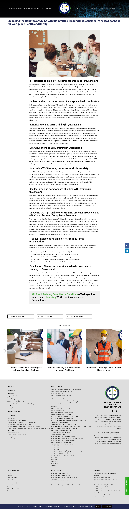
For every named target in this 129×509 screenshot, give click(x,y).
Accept (98, 506)
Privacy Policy (107, 506)
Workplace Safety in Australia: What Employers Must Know (64, 368)
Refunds (119, 446)
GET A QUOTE (127, 486)
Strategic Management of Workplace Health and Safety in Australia (25, 368)
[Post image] (25, 346)
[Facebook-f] (112, 411)
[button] (20, 316)
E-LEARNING (11, 416)
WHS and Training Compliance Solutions (55, 294)
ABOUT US (10, 386)
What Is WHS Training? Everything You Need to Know (103, 368)
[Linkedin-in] (117, 411)
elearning (50, 297)
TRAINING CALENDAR (13, 411)
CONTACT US (11, 390)
